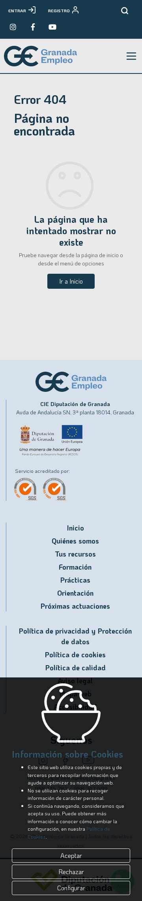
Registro (59, 10)
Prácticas (75, 580)
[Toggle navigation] (131, 56)
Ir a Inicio (71, 281)
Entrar (17, 10)
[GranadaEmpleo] (33, 27)
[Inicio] (40, 56)
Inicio (75, 527)
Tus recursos (75, 554)
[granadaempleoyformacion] (52, 27)
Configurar (71, 888)
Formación (75, 567)
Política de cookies (75, 654)
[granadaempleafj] (13, 27)
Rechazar (71, 871)
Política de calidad (75, 667)
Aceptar (71, 855)
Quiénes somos (75, 540)
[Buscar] (124, 10)
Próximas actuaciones (75, 606)
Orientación (75, 593)
